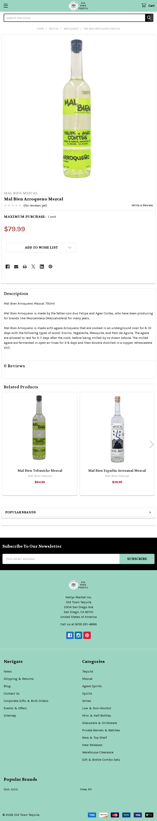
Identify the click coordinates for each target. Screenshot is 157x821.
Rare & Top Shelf (94, 737)
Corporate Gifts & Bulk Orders (26, 701)
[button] (41, 247)
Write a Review (142, 205)
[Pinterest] (50, 266)
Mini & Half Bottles (96, 715)
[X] (33, 266)
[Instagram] (78, 635)
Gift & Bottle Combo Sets (101, 760)
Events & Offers (15, 708)
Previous (5, 444)
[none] (78, 111)
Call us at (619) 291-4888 (78, 624)
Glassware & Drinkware (99, 723)
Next (152, 444)
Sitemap (10, 715)
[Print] (24, 266)
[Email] (16, 266)
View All (86, 789)
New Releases (92, 745)
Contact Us (12, 693)
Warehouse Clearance (97, 752)
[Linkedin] (42, 266)
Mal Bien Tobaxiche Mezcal (40, 470)
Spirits (87, 693)
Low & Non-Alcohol (96, 708)
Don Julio (11, 789)
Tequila (87, 671)
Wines (86, 701)
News (8, 671)
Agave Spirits (92, 686)
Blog (7, 686)
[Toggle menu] (5, 5)
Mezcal (87, 679)
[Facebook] (7, 266)
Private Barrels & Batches (101, 730)
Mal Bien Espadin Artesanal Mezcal (117, 470)
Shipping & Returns (19, 679)
